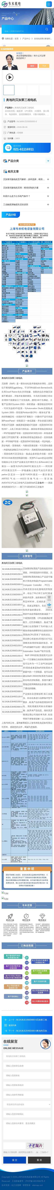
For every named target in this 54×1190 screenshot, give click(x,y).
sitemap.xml (37, 1185)
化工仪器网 (16, 1185)
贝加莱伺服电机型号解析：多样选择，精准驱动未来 (27, 179)
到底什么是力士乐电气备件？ (16, 196)
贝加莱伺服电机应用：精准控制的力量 (20, 187)
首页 (17, 38)
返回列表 (12, 1025)
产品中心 (26, 38)
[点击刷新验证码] (35, 1146)
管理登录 (26, 1185)
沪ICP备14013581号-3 (35, 1181)
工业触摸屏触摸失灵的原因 (15, 204)
